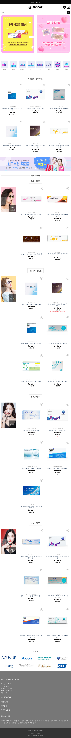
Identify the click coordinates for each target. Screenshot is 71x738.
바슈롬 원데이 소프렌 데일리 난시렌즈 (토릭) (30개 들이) (31, 636)
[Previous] (3, 35)
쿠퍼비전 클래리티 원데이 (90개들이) (57, 381)
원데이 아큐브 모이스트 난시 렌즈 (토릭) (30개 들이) (31, 557)
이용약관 (30, 730)
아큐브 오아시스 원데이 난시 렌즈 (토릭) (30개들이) (57, 596)
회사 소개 (4, 693)
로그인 (32, 2)
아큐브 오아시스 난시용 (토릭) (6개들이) (31, 596)
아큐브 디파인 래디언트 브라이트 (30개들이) (59, 146)
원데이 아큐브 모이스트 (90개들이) (12, 145)
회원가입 (38, 2)
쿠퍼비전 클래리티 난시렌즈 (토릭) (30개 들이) (57, 636)
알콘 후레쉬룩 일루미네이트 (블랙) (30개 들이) (57, 215)
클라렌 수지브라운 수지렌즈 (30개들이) (31, 254)
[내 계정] (64, 7)
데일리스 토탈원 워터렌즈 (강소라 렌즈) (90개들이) (35, 146)
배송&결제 (4, 702)
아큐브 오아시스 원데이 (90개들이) (59, 108)
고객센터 (4, 706)
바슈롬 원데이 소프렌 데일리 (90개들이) (12, 109)
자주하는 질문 (5, 710)
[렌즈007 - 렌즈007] (35, 7)
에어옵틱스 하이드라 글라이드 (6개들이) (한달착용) (31, 506)
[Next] (67, 35)
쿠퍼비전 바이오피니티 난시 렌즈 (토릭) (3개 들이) (57, 557)
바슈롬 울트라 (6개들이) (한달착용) (31, 468)
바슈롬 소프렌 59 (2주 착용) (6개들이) (57, 468)
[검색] (68, 12)
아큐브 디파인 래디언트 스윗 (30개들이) (31, 214)
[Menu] (2, 7)
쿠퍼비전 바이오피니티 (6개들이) (35, 108)
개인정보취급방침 (38, 730)
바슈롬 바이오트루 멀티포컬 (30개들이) (31, 381)
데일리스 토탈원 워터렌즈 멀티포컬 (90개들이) (57, 304)
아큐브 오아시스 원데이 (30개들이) (57, 343)
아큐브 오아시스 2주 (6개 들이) (31, 430)
